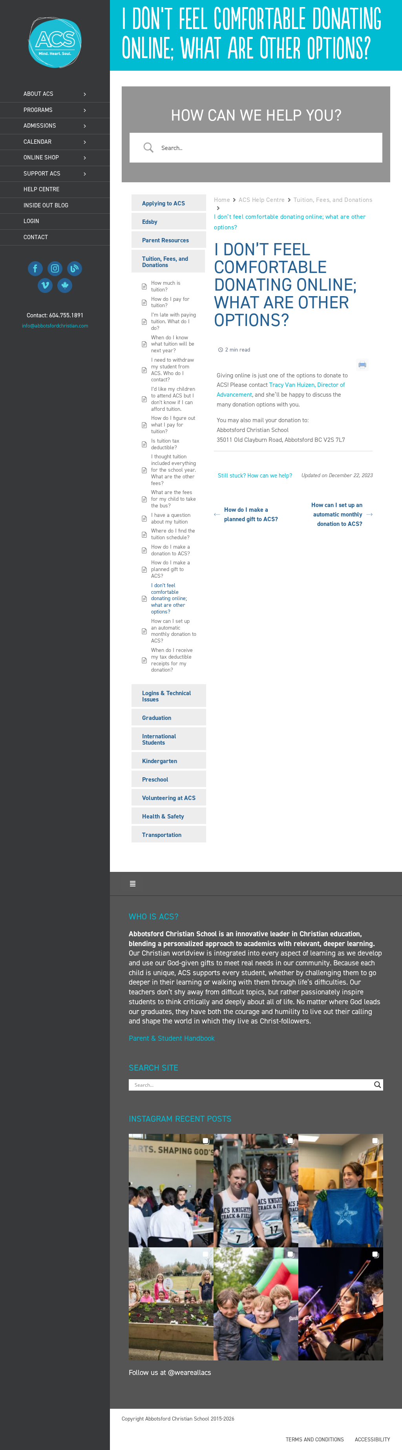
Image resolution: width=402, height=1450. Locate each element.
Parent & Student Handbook (173, 1038)
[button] (171, 1190)
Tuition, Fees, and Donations (333, 200)
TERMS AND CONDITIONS (315, 1439)
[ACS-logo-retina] (54, 19)
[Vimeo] (45, 285)
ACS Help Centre (262, 200)
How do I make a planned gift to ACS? (251, 514)
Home (222, 200)
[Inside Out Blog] (74, 268)
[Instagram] (55, 268)
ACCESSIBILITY (372, 1439)
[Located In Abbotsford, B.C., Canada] (64, 285)
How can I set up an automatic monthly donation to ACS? (336, 514)
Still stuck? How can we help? (255, 476)
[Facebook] (35, 268)
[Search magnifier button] (377, 1084)
